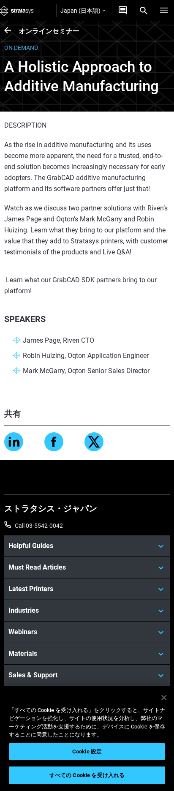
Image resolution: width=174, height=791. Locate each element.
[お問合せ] (122, 10)
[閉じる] (164, 697)
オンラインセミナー (49, 31)
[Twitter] (93, 441)
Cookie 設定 (87, 751)
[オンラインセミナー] (11, 31)
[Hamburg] (164, 10)
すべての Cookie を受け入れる (87, 775)
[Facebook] (53, 441)
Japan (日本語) (80, 10)
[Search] (143, 10)
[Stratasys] (17, 10)
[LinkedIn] (13, 441)
